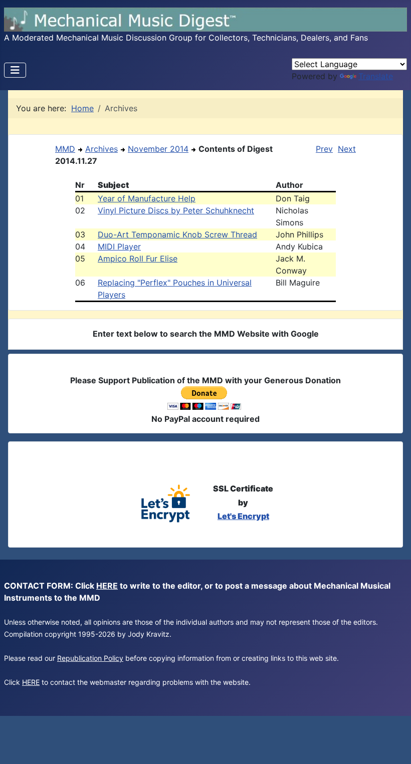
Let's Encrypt (243, 516)
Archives (101, 149)
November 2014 (158, 149)
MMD (65, 149)
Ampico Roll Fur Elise (137, 258)
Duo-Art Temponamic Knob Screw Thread (177, 234)
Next (347, 149)
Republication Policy (90, 658)
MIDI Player (119, 246)
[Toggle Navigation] (15, 70)
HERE (107, 586)
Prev (324, 149)
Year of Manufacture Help (146, 198)
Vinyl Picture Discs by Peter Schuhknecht (176, 210)
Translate (375, 76)
